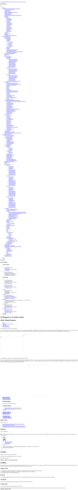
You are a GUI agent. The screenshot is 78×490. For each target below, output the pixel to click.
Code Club (8, 248)
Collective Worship (10, 141)
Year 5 (8, 186)
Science (8, 88)
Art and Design (9, 96)
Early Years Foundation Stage (12, 85)
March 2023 (9, 30)
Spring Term (11, 167)
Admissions (9, 39)
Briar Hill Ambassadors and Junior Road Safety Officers (16, 101)
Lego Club (8, 124)
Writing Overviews (12, 215)
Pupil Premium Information (11, 50)
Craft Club (8, 120)
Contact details (7, 130)
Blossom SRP (9, 57)
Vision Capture (9, 136)
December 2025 (9, 19)
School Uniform (9, 156)
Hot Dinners (9, 46)
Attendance (9, 40)
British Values (9, 89)
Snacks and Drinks (10, 158)
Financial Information (10, 154)
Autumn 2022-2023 (12, 183)
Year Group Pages (8, 56)
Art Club (8, 116)
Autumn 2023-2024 (12, 170)
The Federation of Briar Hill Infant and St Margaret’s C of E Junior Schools (13, 1)
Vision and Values (8, 37)
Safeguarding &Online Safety (7, 413)
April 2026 (8, 18)
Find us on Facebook (8, 281)
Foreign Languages (10, 232)
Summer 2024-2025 (12, 66)
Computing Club (9, 118)
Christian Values (9, 139)
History (8, 93)
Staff (5, 55)
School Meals (9, 157)
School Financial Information (12, 52)
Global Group (9, 105)
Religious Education (10, 99)
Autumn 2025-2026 (12, 62)
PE (7, 231)
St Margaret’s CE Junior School (8, 134)
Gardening (8, 249)
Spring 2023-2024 (12, 171)
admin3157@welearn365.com (10, 275)
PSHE (8, 222)
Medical (8, 47)
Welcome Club (9, 113)
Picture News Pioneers (10, 109)
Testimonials (7, 54)
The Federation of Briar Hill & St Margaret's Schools (11, 8)
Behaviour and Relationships (9, 53)
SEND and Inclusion (8, 13)
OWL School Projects (12, 238)
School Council (9, 242)
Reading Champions (10, 111)
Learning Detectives (10, 107)
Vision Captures (7, 10)
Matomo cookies (6, 477)
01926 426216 (7, 270)
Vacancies (6, 34)
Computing (9, 94)
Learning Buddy (9, 106)
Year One (8, 67)
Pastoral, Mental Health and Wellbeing (11, 12)
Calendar (6, 32)
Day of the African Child (13, 240)
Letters (8, 41)
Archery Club (9, 115)
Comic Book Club (10, 119)
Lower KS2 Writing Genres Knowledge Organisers (17, 212)
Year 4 (8, 175)
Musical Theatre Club (10, 125)
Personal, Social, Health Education (12, 91)
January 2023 (9, 31)
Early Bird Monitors (10, 104)
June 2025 (8, 21)
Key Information (7, 38)
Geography (9, 92)
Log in (4, 444)
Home (4, 7)
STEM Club (9, 128)
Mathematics (9, 219)
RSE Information (12, 223)
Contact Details (7, 244)
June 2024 (8, 25)
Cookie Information (8, 442)
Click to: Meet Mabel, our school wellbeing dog (15, 51)
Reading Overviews (12, 218)
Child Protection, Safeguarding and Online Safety (13, 15)
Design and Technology (11, 225)
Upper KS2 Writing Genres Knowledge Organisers (17, 213)
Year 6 (8, 196)
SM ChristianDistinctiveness (7, 398)
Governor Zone (7, 33)
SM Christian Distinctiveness (13, 424)
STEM (8, 226)
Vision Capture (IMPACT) (11, 210)
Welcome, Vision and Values (9, 9)
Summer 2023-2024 (12, 182)
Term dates (6, 16)
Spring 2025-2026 (12, 63)
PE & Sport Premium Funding (12, 160)
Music (8, 98)
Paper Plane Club (10, 126)
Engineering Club (10, 250)
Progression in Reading (13, 217)
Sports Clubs (9, 251)
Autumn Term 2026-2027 (13, 59)
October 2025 (9, 20)
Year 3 (8, 165)
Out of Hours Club (8, 255)
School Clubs (7, 114)
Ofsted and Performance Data (10, 131)
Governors (6, 17)
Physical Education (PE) (11, 95)
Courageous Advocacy (10, 142)
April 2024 (8, 26)
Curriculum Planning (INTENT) (12, 83)
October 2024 (9, 24)
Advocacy (10, 239)
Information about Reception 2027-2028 (13, 81)
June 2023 (8, 29)
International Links (10, 237)
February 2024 (9, 27)
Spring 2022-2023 (12, 173)
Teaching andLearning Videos (7, 416)
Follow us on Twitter (8, 287)
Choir (8, 253)
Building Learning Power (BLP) (12, 90)
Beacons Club (9, 254)
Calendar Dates (9, 425)
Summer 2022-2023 (12, 174)
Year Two (8, 74)
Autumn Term (11, 166)
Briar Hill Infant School (6, 36)
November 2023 (9, 28)
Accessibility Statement (8, 441)
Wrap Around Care (8, 133)
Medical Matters (9, 155)
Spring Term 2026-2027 (13, 60)
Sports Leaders (9, 112)
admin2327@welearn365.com (10, 273)
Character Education (10, 103)
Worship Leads (9, 144)
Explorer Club (9, 121)
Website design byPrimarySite (8, 447)
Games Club (9, 122)
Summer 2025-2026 (12, 64)
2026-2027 (11, 148)
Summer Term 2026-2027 (13, 61)
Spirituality (8, 140)
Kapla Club (9, 123)
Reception (8, 58)
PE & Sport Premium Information (12, 49)
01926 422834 (7, 268)
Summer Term (11, 168)
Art (7, 229)
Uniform (8, 48)
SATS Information (12, 200)
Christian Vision (9, 138)
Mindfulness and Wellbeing (11, 110)
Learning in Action (8, 11)
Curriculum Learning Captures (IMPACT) (14, 84)
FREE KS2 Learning (8, 256)
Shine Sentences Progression (14, 216)
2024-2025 (11, 43)
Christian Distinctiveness (9, 137)
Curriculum (6, 82)
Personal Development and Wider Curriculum (12, 100)
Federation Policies (8, 14)
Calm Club (8, 102)
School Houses (9, 243)
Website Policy (7, 443)
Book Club (9, 117)
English (8, 211)
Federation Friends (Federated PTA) (11, 35)
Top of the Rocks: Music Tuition (12, 127)
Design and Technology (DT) (12, 97)
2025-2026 (11, 42)
